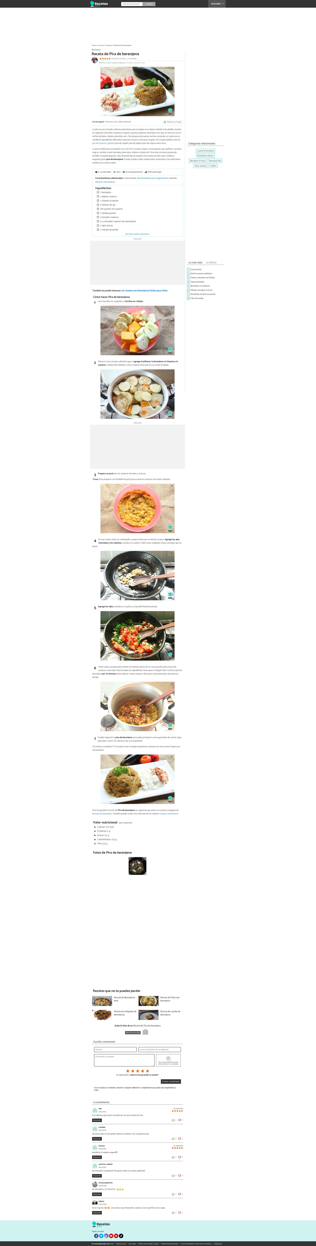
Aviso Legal (132, 1244)
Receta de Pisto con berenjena (169, 999)
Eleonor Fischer (106, 63)
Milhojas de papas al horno (201, 290)
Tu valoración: (122, 1075)
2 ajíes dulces (106, 226)
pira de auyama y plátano (103, 143)
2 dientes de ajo (107, 205)
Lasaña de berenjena (205, 151)
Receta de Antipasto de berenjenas (125, 1013)
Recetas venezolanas (105, 182)
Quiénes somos (121, 1244)
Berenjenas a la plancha (200, 286)
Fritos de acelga (196, 298)
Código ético (218, 1244)
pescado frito (127, 149)
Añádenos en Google (174, 122)
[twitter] (101, 1236)
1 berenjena (105, 192)
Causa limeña (195, 269)
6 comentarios (132, 59)
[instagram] (106, 1236)
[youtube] (111, 1236)
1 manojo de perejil (109, 230)
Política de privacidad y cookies (148, 1244)
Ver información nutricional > (137, 234)
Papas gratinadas (197, 282)
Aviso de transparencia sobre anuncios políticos (196, 1244)
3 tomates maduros (109, 217)
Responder (97, 1120)
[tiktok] (121, 1236)
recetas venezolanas (169, 814)
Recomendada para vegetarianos (152, 178)
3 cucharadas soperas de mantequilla (118, 221)
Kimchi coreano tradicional (201, 273)
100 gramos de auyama (111, 209)
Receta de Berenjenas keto (124, 999)
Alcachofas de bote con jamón (202, 294)
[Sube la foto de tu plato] (145, 1032)
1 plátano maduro (108, 196)
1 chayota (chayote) (109, 201)
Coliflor (213, 166)
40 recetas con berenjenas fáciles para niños (145, 291)
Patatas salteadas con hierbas (202, 277)
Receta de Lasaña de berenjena (170, 1013)
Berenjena (108, 45)
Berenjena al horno (198, 161)
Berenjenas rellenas (205, 155)
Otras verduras (201, 166)
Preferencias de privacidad (169, 1244)
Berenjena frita (215, 161)
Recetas (94, 45)
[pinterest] (116, 1236)
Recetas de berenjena (102, 814)
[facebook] (96, 1236)
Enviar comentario (170, 1081)
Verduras (101, 45)
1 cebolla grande (108, 213)
